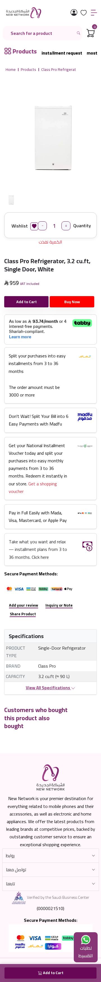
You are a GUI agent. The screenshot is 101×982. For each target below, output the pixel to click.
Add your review (23, 605)
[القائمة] (94, 12)
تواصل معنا (16, 870)
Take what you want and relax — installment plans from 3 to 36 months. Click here (38, 549)
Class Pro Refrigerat (58, 69)
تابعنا (10, 884)
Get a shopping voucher (33, 487)
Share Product (23, 614)
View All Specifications (48, 688)
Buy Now (72, 301)
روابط (10, 856)
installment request (62, 53)
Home (11, 69)
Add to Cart (26, 301)
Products (28, 69)
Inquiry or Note (59, 605)
